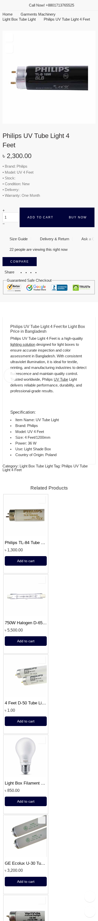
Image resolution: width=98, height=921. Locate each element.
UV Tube (61, 379)
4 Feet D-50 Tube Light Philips (26, 703)
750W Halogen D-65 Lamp (26, 622)
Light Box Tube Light (19, 19)
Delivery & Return (54, 239)
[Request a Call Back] (89, 896)
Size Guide (18, 239)
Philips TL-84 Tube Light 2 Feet (26, 542)
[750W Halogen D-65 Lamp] (26, 595)
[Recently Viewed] (89, 911)
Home (8, 14)
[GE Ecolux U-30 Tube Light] (26, 836)
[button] (26, 561)
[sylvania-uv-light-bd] (49, 77)
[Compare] (9, 48)
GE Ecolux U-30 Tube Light (26, 863)
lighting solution (22, 345)
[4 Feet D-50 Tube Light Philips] (26, 676)
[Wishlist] (9, 37)
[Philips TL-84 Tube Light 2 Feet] (26, 515)
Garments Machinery (38, 14)
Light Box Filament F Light (26, 783)
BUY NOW (78, 217)
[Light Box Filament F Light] (26, 756)
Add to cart (40, 217)
